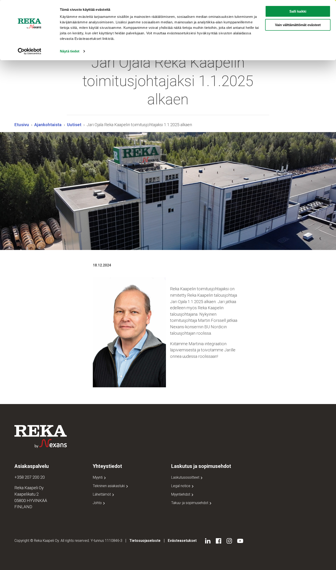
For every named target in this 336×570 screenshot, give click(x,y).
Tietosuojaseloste (144, 540)
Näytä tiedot (69, 51)
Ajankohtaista (47, 124)
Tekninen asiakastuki (109, 486)
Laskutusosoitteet (185, 477)
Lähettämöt (102, 494)
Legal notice (181, 486)
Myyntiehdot (181, 494)
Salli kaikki (297, 11)
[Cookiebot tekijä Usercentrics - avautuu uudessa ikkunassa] (30, 51)
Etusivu (21, 124)
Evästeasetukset (182, 540)
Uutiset (74, 124)
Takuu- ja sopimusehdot (190, 503)
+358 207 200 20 (29, 477)
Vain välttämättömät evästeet (298, 25)
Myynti (98, 477)
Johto (98, 503)
